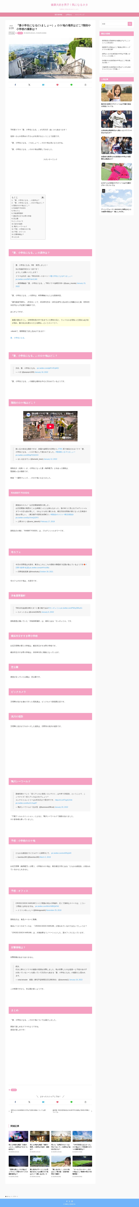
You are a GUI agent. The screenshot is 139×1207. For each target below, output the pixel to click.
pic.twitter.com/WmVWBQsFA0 (47, 906)
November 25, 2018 (53, 910)
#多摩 (22, 568)
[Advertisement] (50, 106)
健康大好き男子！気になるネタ (69, 4)
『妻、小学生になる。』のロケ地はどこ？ (28, 203)
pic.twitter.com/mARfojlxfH (61, 853)
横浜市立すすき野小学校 (22, 216)
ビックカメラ (18, 221)
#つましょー (68, 276)
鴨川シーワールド (20, 226)
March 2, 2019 (45, 857)
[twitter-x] (69, 1201)
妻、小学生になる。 (18, 338)
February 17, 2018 (48, 521)
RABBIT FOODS (19, 208)
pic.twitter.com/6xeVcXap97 (26, 803)
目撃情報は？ (19, 234)
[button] (15, 85)
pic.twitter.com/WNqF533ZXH (27, 455)
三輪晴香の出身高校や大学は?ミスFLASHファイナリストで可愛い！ (116, 68)
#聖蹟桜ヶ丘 (60, 452)
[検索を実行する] (130, 24)
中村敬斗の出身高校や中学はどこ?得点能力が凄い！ (116, 62)
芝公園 (15, 218)
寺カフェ (16, 211)
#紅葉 (26, 568)
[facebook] (67, 1201)
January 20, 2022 (61, 807)
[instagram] (72, 1201)
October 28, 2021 (46, 572)
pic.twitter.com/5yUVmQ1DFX (27, 518)
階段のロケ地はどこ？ (21, 205)
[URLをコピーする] (85, 85)
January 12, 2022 (50, 459)
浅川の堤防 (18, 224)
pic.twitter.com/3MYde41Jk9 (26, 279)
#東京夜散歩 (69, 514)
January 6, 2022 (47, 612)
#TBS (60, 449)
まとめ (16, 237)
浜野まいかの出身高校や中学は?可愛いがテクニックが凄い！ (116, 55)
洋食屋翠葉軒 (18, 213)
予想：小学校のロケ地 (22, 229)
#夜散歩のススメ (57, 514)
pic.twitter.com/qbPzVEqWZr (48, 368)
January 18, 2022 (41, 372)
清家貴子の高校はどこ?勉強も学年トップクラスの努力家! (116, 48)
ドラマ (20, 33)
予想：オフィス (20, 232)
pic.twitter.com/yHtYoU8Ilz (39, 568)
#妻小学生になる (56, 276)
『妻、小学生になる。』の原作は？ (26, 200)
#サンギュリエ (54, 608)
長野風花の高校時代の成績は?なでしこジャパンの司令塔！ (116, 42)
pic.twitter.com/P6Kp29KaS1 (71, 608)
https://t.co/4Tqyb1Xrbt (63, 800)
